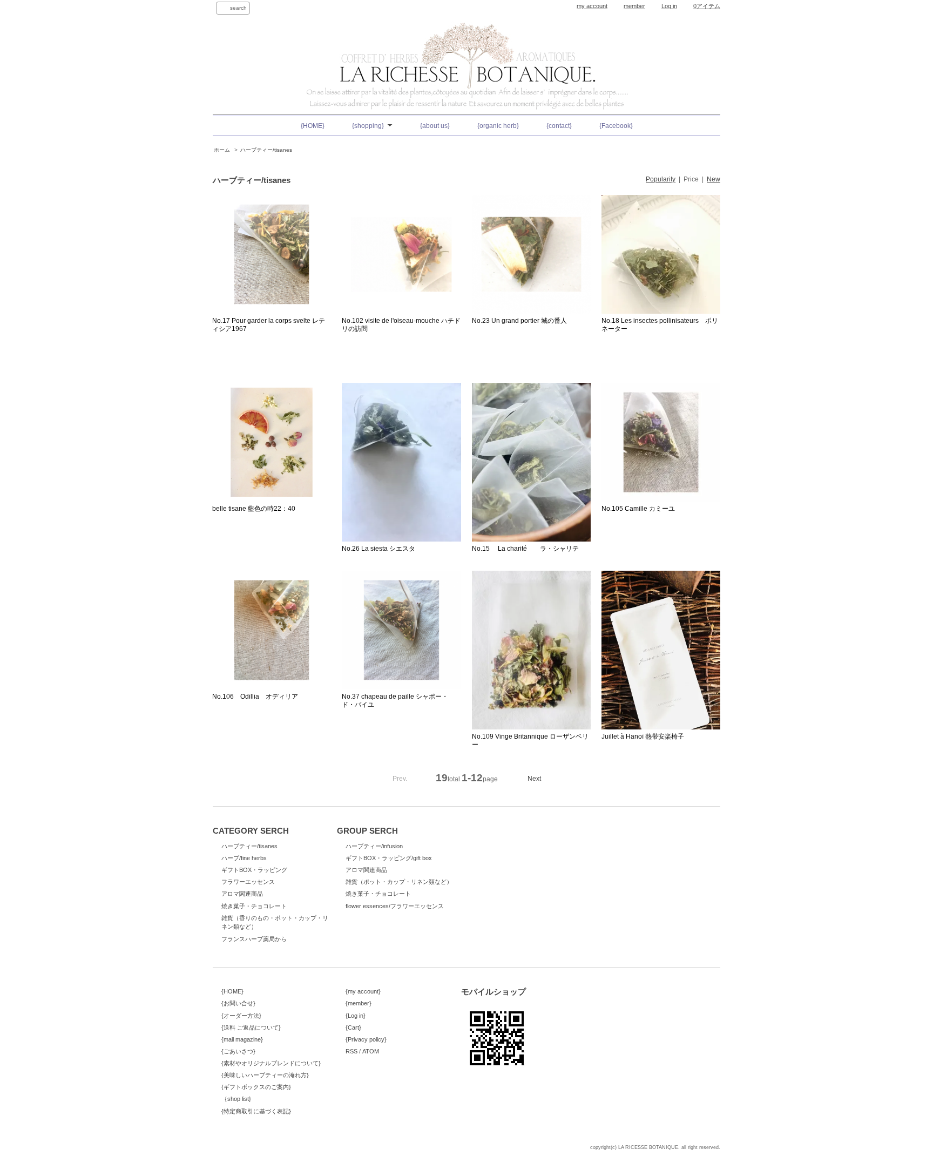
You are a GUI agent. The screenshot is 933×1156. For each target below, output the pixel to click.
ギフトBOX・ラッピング (254, 870)
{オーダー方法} (241, 1015)
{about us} (435, 126)
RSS (351, 1051)
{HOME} (312, 126)
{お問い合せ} (238, 1003)
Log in (669, 6)
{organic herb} (498, 126)
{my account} (363, 991)
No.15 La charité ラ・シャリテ (525, 548)
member (634, 6)
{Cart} (353, 1027)
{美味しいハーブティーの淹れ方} (265, 1075)
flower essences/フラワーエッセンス (395, 906)
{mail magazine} (242, 1039)
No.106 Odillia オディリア (255, 696)
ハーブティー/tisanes (266, 150)
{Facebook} (616, 126)
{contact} (559, 126)
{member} (358, 1003)
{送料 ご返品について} (251, 1027)
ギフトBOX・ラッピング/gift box (389, 858)
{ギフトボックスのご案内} (256, 1087)
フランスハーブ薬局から (254, 939)
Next (534, 778)
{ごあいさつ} (238, 1051)
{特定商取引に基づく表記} (256, 1111)
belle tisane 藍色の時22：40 (253, 508)
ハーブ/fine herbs (244, 858)
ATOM (370, 1051)
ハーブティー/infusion (374, 846)
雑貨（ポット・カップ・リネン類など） (399, 881)
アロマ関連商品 (242, 893)
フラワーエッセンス (248, 881)
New (713, 179)
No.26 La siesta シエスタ (378, 548)
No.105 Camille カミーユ (638, 508)
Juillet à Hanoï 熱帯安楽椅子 (642, 736)
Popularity (660, 179)
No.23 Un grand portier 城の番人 (519, 321)
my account (592, 6)
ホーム (222, 150)
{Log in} (356, 1015)
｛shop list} (236, 1099)
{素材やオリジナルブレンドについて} (271, 1063)
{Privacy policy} (366, 1039)
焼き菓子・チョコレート (254, 906)
